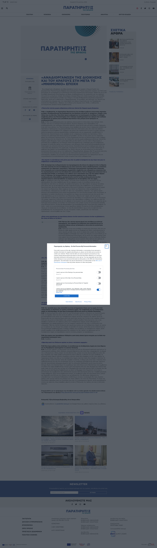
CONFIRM (67, 295)
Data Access (78, 301)
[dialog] (78, 274)
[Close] (106, 246)
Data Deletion (69, 301)
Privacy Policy (87, 301)
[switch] (99, 272)
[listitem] (78, 269)
